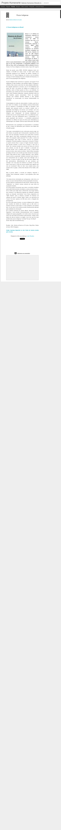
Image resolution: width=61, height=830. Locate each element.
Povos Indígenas (22, 15)
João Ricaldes (30, 236)
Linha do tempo (40, 6)
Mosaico (18, 6)
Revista (13, 6)
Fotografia (31, 6)
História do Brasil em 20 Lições (15, 19)
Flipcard (8, 6)
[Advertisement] (47, 38)
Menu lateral (24, 6)
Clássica (3, 6)
